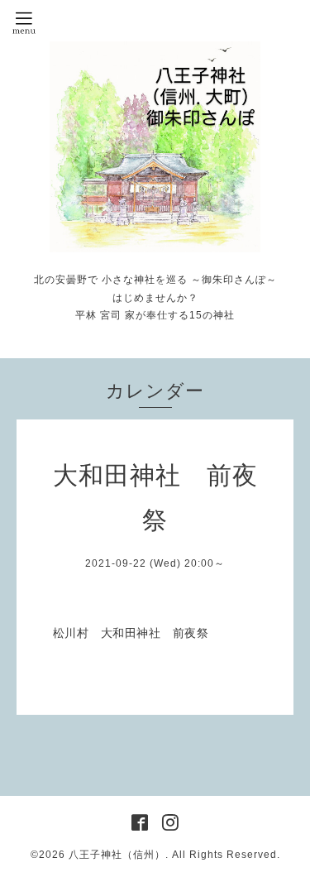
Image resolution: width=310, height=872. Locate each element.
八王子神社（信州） (117, 854)
